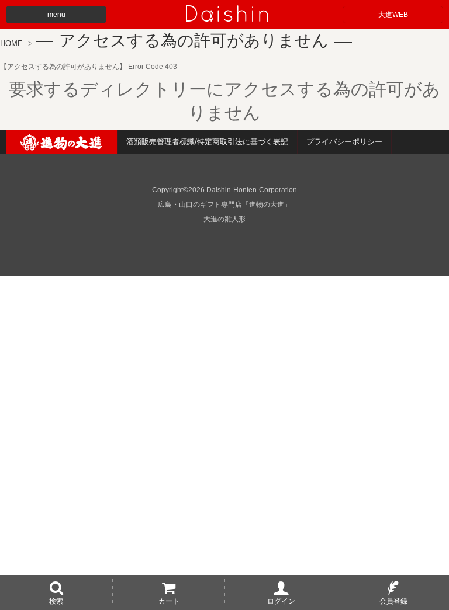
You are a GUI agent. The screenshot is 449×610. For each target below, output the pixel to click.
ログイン (281, 600)
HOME (11, 43)
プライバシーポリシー (344, 141)
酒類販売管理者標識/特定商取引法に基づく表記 (207, 141)
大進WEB (393, 15)
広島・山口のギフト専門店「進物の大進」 (224, 204)
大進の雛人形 (224, 219)
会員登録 (393, 600)
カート (168, 600)
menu (56, 15)
